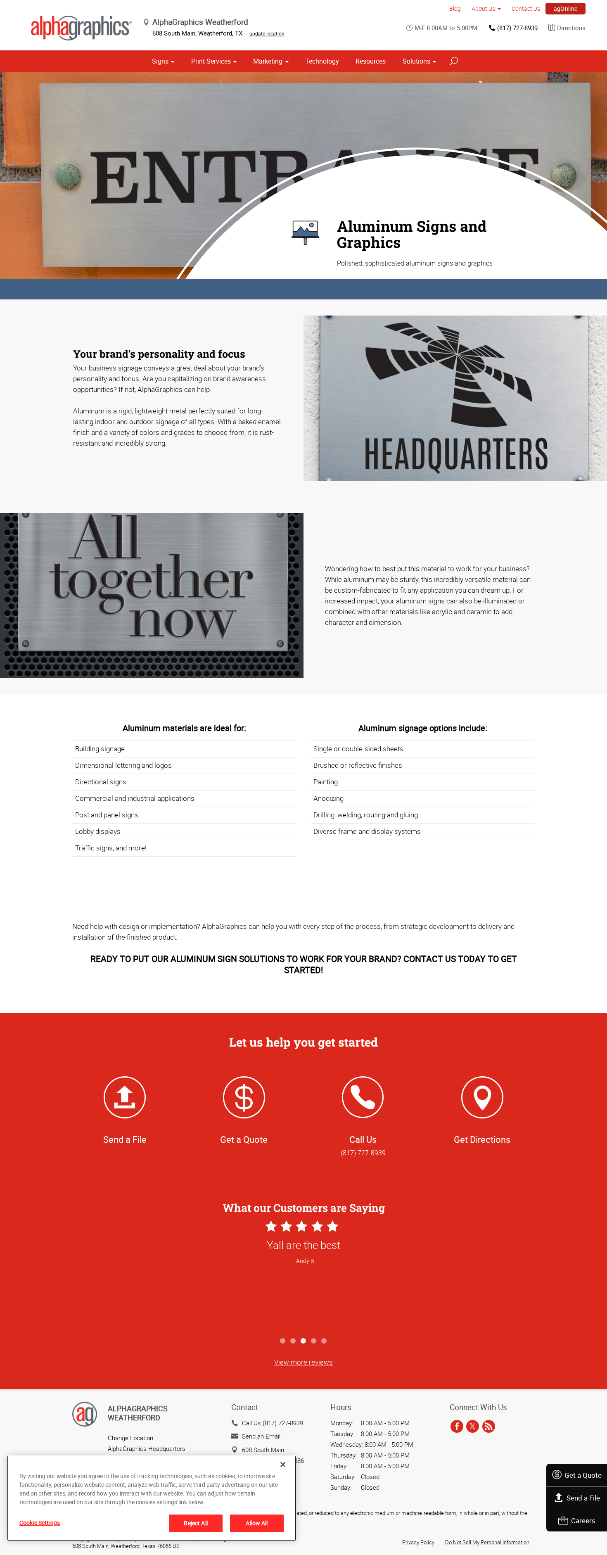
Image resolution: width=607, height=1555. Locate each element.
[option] (303, 1275)
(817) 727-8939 (517, 28)
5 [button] (324, 1341)
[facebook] (457, 1427)
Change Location (130, 1438)
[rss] (488, 1427)
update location (267, 33)
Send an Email (261, 1436)
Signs (160, 61)
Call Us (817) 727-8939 (272, 1423)
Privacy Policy (418, 1542)
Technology (322, 61)
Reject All (195, 1523)
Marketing (267, 61)
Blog (455, 8)
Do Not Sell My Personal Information (487, 1542)
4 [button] (314, 1341)
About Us (483, 8)
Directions (571, 28)
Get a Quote (583, 1475)
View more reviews (303, 1362)
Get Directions (482, 1139)
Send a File (583, 1498)
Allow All (257, 1523)
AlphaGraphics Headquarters (146, 1448)
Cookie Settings (39, 1523)
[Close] (283, 1464)
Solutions (416, 61)
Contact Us (526, 8)
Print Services (211, 61)
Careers (583, 1520)
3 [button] (304, 1341)
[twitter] (472, 1427)
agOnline (566, 8)
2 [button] (293, 1341)
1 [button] (283, 1341)
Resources (371, 61)
